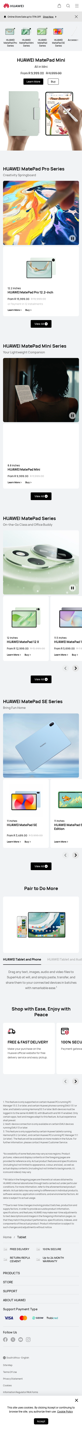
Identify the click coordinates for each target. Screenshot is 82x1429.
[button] (59, 6)
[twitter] (13, 1340)
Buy (53, 81)
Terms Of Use (10, 1372)
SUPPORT (10, 1291)
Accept (41, 1421)
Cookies (7, 1385)
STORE (8, 1282)
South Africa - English (17, 1357)
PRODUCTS (11, 1273)
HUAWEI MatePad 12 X (23, 640)
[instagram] (28, 1340)
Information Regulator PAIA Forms (20, 1392)
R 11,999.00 (54, 73)
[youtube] (20, 1340)
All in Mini (41, 67)
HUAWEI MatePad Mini (41, 60)
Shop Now (48, 16)
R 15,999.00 (37, 648)
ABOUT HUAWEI (14, 1300)
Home (7, 1237)
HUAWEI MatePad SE (22, 823)
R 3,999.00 (36, 835)
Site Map (7, 1365)
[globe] (4, 1357)
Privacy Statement (13, 1378)
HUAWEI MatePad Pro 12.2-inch (30, 290)
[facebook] (5, 1340)
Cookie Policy (65, 1411)
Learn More (33, 81)
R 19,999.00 (38, 299)
